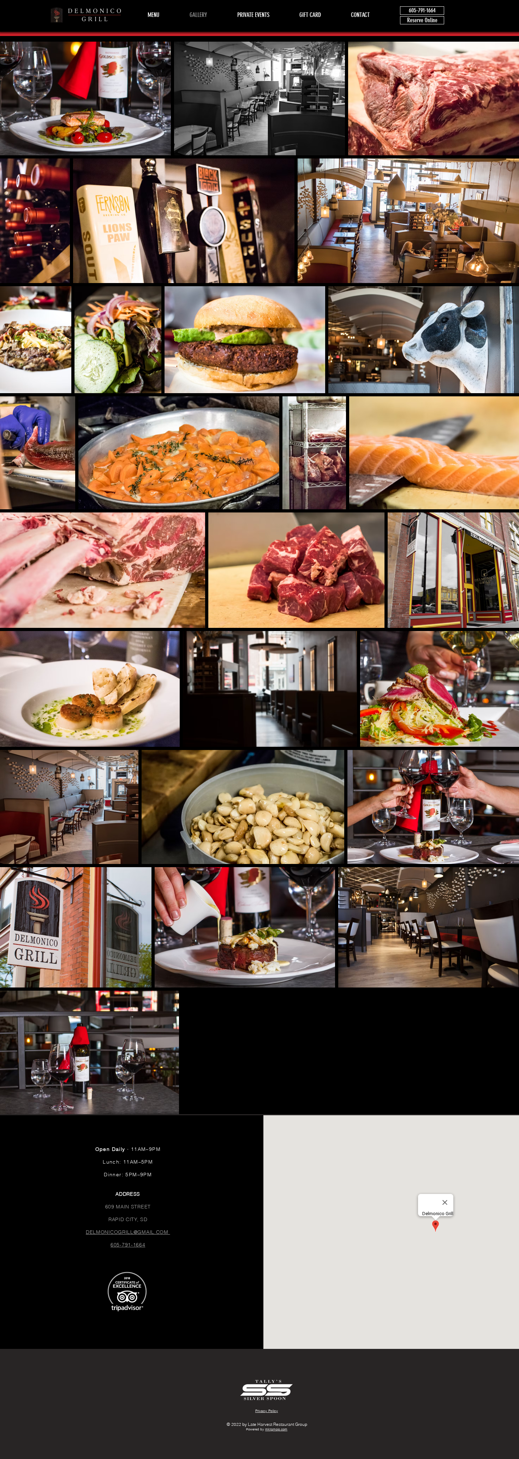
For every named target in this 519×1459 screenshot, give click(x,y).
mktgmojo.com (276, 1429)
